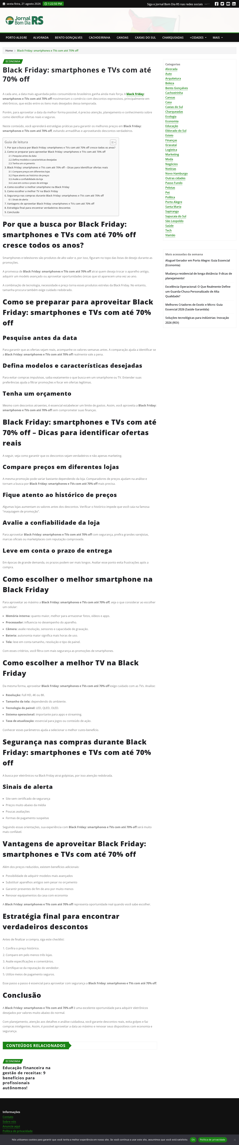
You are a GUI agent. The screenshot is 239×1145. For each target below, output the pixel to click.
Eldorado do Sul (175, 131)
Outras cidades (175, 178)
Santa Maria (173, 207)
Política (170, 197)
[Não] (234, 1140)
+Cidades (197, 37)
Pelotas (170, 188)
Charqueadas (173, 37)
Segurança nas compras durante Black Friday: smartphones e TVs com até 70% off (55, 195)
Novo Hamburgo (176, 173)
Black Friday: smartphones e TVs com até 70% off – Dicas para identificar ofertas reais (57, 167)
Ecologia (170, 116)
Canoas (123, 37)
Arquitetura (173, 78)
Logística (171, 150)
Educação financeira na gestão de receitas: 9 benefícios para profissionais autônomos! (27, 1077)
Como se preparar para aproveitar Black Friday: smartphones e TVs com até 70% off (56, 151)
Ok (193, 1139)
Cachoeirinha (99, 37)
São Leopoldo (174, 221)
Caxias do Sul (145, 37)
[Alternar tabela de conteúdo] (111, 142)
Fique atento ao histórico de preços (30, 175)
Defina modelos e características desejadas (34, 159)
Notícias (170, 169)
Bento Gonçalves (68, 37)
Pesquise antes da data (24, 155)
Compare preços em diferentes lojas (31, 171)
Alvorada (41, 37)
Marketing (172, 154)
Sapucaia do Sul (175, 216)
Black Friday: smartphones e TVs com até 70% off (47, 50)
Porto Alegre (16, 37)
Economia (171, 121)
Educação (171, 126)
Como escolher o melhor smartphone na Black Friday (38, 187)
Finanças (171, 140)
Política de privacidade (18, 1131)
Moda (169, 159)
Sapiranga (172, 211)
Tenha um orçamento (23, 163)
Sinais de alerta (20, 199)
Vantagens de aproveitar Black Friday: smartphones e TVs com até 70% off (50, 203)
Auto (168, 74)
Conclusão (13, 212)
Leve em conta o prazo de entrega (30, 182)
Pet (167, 192)
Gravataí (171, 145)
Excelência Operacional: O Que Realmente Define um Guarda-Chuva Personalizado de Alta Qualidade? (197, 291)
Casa (168, 102)
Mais (217, 37)
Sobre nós (9, 1122)
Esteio (169, 135)
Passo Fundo (173, 183)
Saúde (169, 226)
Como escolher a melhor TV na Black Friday (32, 191)
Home (9, 50)
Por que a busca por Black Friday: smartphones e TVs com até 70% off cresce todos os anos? (61, 147)
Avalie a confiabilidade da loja (27, 179)
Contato (8, 1117)
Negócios (171, 164)
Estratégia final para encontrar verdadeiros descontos (39, 207)
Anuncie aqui (11, 1126)
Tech (168, 230)
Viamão (170, 235)
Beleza (169, 83)
